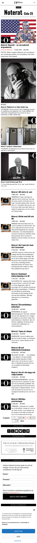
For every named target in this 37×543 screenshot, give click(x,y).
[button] (34, 510)
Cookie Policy (17, 540)
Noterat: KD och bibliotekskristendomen (20, 348)
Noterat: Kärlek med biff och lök (22, 217)
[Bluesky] (20, 431)
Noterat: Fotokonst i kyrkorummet (11, 146)
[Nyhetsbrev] (28, 431)
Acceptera (18, 531)
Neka (18, 536)
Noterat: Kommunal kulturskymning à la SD (20, 275)
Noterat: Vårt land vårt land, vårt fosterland (22, 246)
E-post (6, 474)
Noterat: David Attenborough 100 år (11, 182)
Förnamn (6, 479)
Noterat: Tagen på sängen (21, 331)
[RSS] (24, 431)
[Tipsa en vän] (16, 431)
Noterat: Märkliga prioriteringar (18, 400)
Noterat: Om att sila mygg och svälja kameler (23, 373)
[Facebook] (9, 431)
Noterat (26, 50)
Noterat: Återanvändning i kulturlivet (21, 305)
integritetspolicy (14, 493)
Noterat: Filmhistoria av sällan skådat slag (14, 107)
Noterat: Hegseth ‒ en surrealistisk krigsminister (15, 46)
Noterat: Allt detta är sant (21, 192)
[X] (12, 431)
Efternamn (7, 485)
